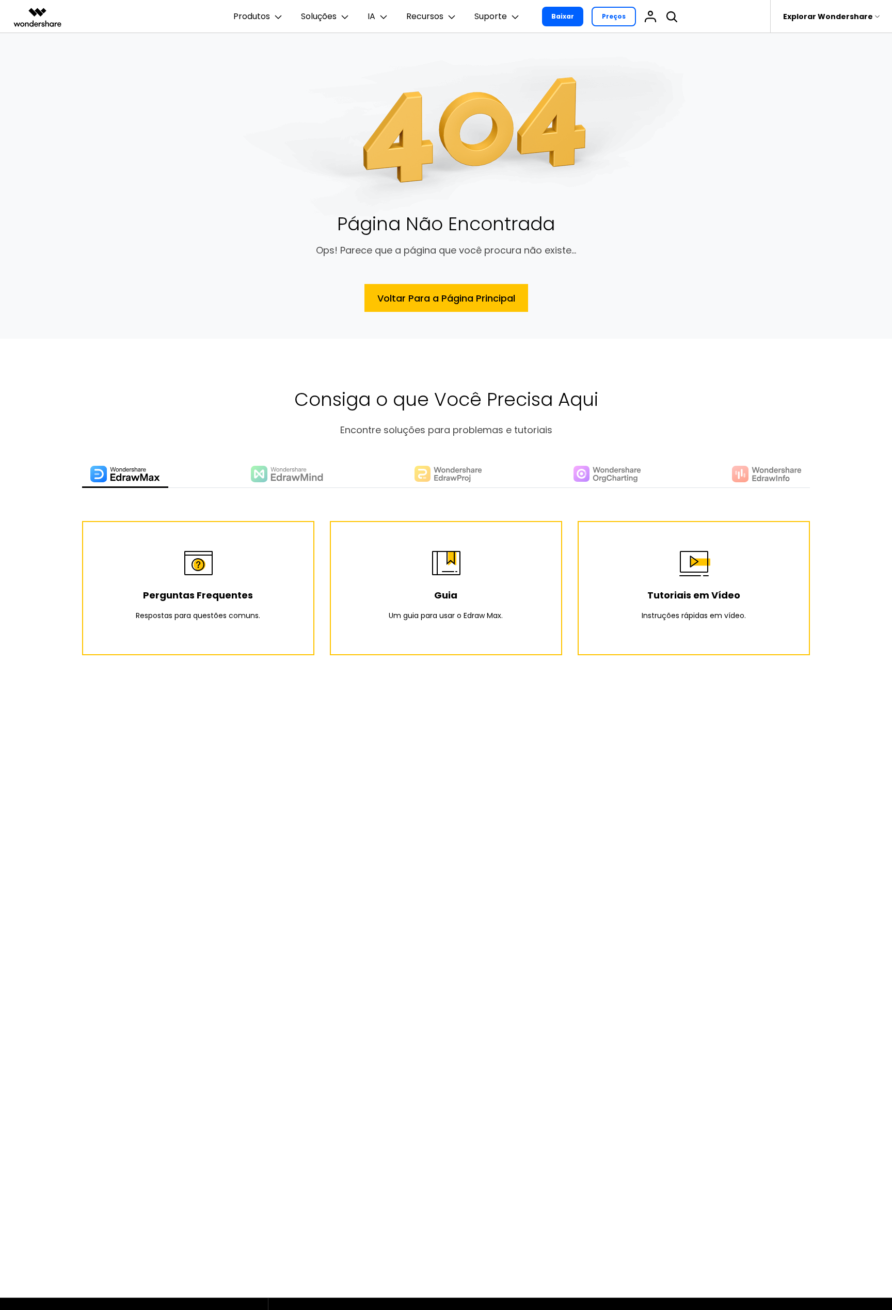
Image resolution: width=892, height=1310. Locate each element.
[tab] (125, 475)
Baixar (562, 16)
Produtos (251, 16)
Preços (614, 16)
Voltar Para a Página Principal (446, 298)
